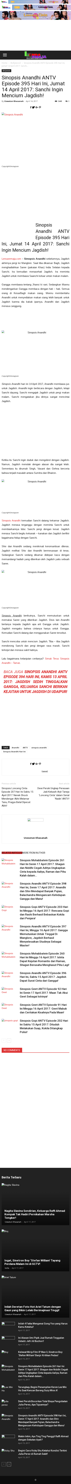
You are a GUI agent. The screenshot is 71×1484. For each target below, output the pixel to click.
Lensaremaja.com (11, 258)
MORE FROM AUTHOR (33, 853)
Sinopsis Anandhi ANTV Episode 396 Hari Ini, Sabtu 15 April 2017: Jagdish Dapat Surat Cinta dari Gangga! (43, 976)
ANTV (25, 747)
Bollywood (6, 70)
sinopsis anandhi (39, 747)
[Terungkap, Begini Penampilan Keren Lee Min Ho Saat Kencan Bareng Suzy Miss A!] (8, 1390)
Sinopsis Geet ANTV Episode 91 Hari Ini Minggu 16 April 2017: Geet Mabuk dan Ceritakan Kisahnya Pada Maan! (43, 1008)
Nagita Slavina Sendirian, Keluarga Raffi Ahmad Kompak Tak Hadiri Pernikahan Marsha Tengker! (34, 1214)
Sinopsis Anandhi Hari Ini (14, 751)
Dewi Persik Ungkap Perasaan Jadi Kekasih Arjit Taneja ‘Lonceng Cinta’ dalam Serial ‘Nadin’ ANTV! (53, 793)
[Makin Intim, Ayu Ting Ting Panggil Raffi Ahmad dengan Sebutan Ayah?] (8, 1440)
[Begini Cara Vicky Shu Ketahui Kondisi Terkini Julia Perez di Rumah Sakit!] (8, 1454)
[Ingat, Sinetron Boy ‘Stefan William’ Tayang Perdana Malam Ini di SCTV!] (35, 1250)
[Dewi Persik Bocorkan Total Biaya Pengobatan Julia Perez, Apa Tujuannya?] (8, 1405)
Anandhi (15, 747)
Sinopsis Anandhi (11, 520)
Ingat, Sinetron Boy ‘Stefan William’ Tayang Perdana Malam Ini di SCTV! (32, 1262)
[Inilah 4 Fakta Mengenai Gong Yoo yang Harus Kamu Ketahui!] (8, 1327)
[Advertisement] (35, 40)
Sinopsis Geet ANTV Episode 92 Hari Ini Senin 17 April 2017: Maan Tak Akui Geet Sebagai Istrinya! (44, 992)
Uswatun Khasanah (14, 101)
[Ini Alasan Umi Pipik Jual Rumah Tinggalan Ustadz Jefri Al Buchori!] (8, 1341)
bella (7, 1268)
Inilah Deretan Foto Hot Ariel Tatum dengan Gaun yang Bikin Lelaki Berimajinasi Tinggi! (32, 1308)
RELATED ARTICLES (12, 853)
